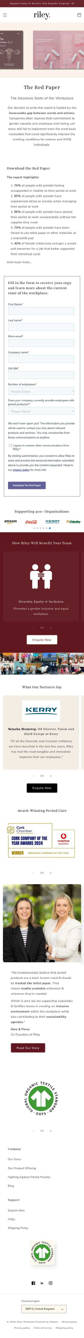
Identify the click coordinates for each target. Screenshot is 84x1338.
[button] (5, 15)
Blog (11, 1186)
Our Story (14, 1159)
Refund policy (69, 1321)
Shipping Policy (18, 1228)
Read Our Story (28, 1048)
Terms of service (43, 1327)
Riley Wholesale (26, 1321)
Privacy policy (22, 1327)
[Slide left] (33, 627)
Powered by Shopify (47, 1321)
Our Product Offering (22, 1168)
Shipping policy (64, 1327)
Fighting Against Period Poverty (29, 1177)
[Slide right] (50, 627)
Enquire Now (42, 640)
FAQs (11, 1219)
